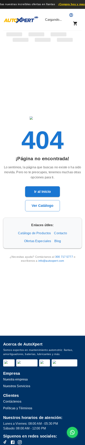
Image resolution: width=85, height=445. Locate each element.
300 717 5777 (64, 256)
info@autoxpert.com (51, 260)
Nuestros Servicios (16, 386)
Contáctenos (12, 401)
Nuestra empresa (15, 379)
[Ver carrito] (75, 23)
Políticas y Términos (17, 408)
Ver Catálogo (42, 206)
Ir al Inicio (42, 192)
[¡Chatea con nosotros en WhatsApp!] (72, 432)
